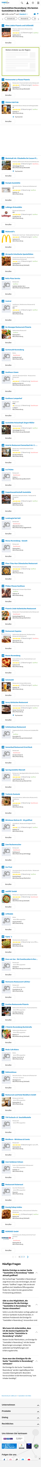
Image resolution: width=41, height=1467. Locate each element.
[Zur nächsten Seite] (28, 1257)
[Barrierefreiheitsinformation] (33, 2)
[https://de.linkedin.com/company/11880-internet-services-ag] (22, 1459)
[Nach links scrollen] (3, 19)
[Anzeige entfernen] (39, 1458)
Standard (22, 14)
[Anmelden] (27, 3)
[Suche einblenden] (22, 2)
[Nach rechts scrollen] (37, 19)
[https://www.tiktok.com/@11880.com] (16, 1459)
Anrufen (8, 42)
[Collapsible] (36, 1273)
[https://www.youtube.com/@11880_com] (28, 1459)
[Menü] (38, 2)
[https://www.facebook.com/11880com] (4, 1459)
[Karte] (35, 14)
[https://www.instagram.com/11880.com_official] (10, 1459)
